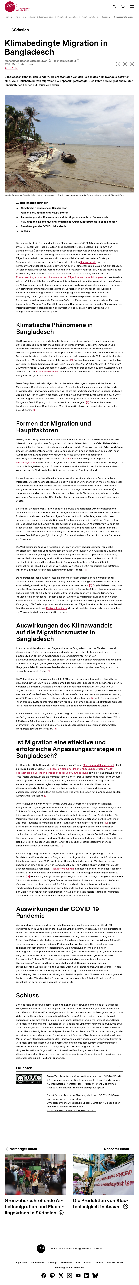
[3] (34, 409)
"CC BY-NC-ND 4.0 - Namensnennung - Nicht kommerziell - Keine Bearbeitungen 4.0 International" (84, 1080)
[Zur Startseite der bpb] (17, 11)
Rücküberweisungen (62, 868)
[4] (85, 569)
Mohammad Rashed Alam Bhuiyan (28, 61)
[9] (45, 795)
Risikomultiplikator (56, 608)
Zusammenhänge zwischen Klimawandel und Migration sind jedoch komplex (59, 277)
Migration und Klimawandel (98, 765)
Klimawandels (88, 262)
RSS (78, 1262)
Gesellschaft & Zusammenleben (39, 17)
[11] (61, 845)
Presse (99, 1262)
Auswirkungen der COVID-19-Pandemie (43, 226)
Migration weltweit (89, 17)
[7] (92, 698)
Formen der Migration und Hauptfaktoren (44, 212)
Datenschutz (37, 1262)
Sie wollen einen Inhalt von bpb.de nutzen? (71, 1110)
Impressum (21, 1262)
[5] (90, 585)
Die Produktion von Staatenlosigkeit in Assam (100, 1204)
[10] (106, 822)
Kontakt (88, 1262)
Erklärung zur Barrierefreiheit (69, 1267)
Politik (18, 17)
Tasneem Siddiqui (67, 61)
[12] (28, 876)
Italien (68, 458)
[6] (48, 671)
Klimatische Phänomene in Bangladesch (43, 208)
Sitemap (52, 1262)
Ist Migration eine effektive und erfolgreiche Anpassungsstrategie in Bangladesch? (68, 221)
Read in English (11, 68)
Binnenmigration (25, 462)
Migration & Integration (67, 17)
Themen (8, 17)
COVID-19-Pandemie (47, 371)
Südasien (106, 17)
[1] (71, 360)
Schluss (25, 231)
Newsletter (66, 1262)
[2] (87, 402)
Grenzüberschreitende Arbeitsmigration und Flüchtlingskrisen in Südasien (34, 1207)
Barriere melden (115, 1262)
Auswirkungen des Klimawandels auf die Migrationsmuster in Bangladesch (64, 217)
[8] (55, 728)
